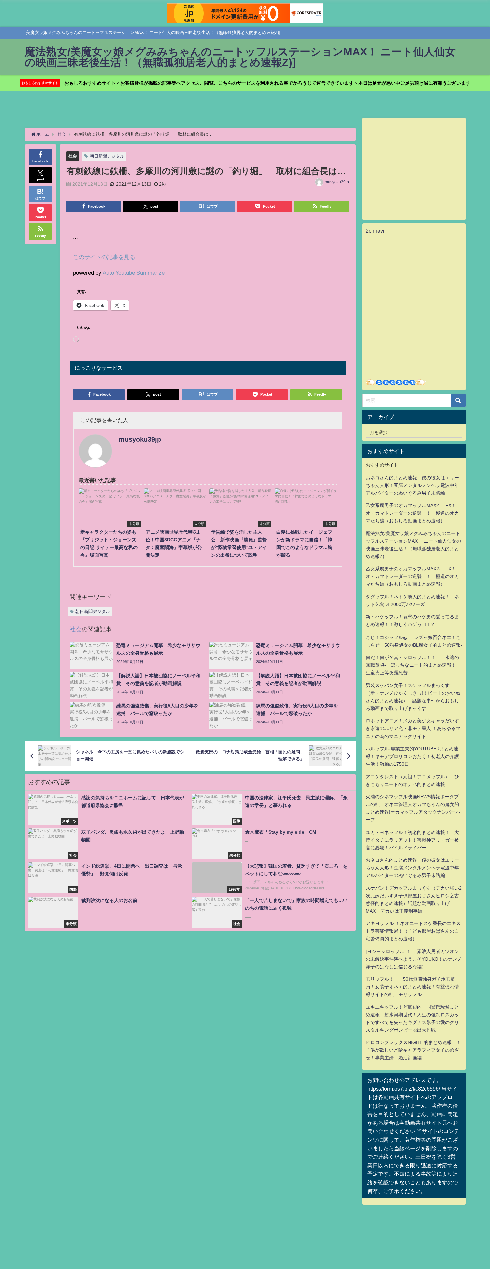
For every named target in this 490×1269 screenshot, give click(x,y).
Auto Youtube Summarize (134, 272)
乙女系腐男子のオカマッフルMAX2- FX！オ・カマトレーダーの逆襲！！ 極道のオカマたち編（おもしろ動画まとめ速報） (412, 513)
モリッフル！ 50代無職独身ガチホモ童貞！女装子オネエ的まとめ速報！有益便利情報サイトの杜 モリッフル (412, 987)
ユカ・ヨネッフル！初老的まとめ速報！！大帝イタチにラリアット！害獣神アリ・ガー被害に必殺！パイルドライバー (412, 840)
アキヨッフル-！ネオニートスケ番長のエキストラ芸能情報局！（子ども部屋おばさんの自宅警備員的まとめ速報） (413, 931)
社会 (72, 156)
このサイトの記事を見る (104, 257)
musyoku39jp (337, 182)
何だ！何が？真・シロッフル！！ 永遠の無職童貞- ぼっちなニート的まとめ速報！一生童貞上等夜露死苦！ (413, 665)
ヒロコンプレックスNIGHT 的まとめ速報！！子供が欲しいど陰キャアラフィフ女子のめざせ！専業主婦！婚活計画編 (413, 1050)
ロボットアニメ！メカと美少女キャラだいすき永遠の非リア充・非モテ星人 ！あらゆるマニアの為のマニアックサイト (413, 728)
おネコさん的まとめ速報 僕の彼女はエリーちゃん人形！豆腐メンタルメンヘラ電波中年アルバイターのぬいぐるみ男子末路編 (412, 485)
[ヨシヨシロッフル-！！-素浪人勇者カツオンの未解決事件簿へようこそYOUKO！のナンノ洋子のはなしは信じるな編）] (414, 959)
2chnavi (375, 230)
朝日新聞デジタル (107, 156)
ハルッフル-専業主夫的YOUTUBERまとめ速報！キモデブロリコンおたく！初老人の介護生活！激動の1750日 (412, 756)
